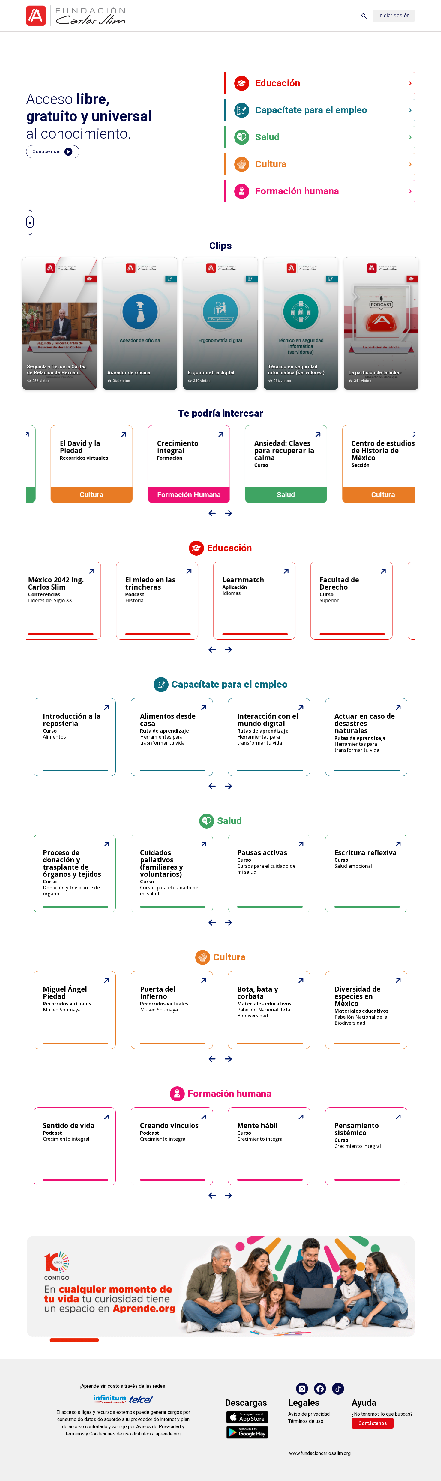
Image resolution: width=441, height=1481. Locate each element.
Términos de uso (305, 1421)
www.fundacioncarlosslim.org (320, 1453)
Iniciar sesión (394, 16)
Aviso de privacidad (309, 1414)
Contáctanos (372, 1423)
